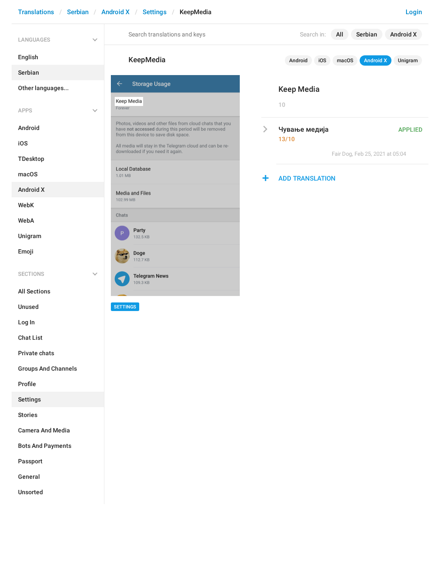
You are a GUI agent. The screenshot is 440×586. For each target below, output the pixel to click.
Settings (155, 12)
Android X (115, 12)
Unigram (408, 60)
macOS (345, 60)
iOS (322, 60)
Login (414, 12)
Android (298, 60)
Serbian (78, 12)
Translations (36, 12)
